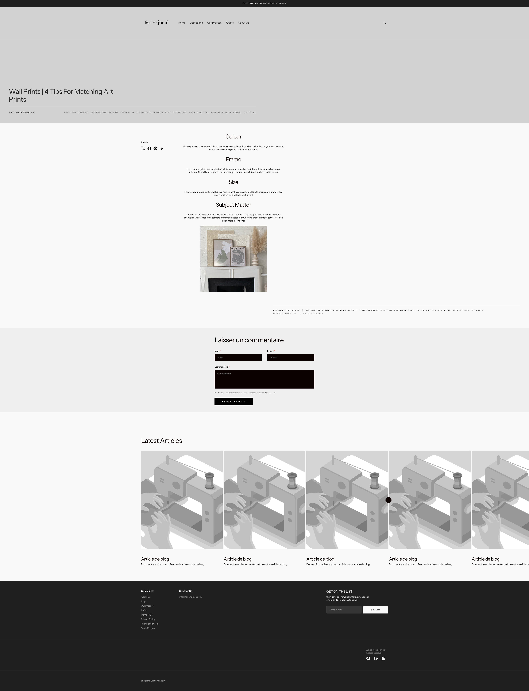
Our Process (147, 605)
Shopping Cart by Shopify (153, 680)
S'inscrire (375, 609)
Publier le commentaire (233, 401)
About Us (145, 596)
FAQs (144, 610)
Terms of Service (149, 623)
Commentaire (221, 366)
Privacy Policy (148, 619)
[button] (385, 23)
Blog (143, 601)
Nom (216, 351)
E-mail (270, 351)
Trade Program (148, 628)
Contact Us (147, 614)
